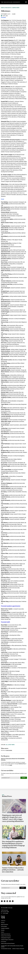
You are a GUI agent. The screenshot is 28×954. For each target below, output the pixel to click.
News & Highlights (6, 7)
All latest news (10, 744)
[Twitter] (5, 901)
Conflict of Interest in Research (18, 948)
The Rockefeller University (6, 907)
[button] (4, 15)
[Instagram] (10, 901)
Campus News (15, 7)
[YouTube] (7, 901)
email (11, 765)
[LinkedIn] (12, 901)
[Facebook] (1, 901)
